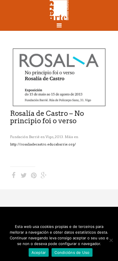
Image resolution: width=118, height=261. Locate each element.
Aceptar (39, 252)
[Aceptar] (111, 240)
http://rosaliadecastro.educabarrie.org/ (43, 144)
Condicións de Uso (71, 252)
